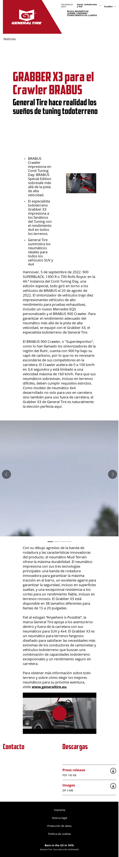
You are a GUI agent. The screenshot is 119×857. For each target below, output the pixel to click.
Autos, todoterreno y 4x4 (87, 5)
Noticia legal (59, 818)
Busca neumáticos (78, 11)
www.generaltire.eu (49, 686)
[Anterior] (6, 474)
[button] (59, 713)
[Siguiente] (112, 474)
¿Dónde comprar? (77, 13)
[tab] (50, 541)
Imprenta (59, 810)
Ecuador (108, 6)
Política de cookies (59, 834)
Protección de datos (59, 826)
